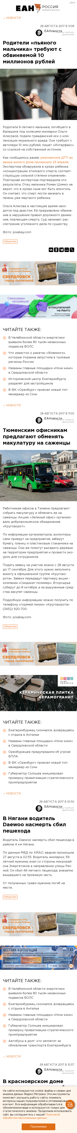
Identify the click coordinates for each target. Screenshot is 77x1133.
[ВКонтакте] (51, 250)
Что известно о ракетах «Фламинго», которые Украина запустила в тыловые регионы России (39, 357)
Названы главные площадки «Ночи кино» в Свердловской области (40, 370)
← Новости (12, 18)
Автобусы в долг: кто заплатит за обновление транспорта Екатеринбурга (39, 1043)
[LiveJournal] (72, 250)
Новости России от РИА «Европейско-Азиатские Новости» (28, 8)
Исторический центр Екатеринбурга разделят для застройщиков (37, 381)
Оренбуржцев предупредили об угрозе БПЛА (39, 754)
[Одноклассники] (56, 250)
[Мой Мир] (66, 250)
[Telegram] (61, 250)
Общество (10, 241)
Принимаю (38, 1126)
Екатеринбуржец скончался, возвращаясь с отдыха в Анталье (41, 732)
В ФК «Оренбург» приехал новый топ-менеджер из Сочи (38, 392)
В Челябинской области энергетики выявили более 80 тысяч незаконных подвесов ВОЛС (37, 342)
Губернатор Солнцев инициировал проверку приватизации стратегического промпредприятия (40, 778)
